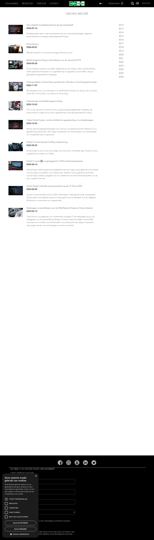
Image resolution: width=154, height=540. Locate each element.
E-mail (16, 527)
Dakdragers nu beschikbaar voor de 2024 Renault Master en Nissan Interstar (59, 208)
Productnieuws (32, 44)
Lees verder (19, 494)
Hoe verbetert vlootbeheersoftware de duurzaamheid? (49, 25)
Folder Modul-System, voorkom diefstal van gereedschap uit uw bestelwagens (59, 120)
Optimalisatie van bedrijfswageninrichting (44, 101)
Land (13, 508)
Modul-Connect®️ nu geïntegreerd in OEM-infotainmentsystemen (54, 161)
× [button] (36, 476)
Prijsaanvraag (114, 4)
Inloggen (146, 3)
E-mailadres (17, 477)
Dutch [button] (101, 3)
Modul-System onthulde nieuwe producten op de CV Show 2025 (54, 186)
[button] (20, 534)
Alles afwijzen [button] (20, 529)
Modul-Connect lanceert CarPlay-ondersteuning (47, 142)
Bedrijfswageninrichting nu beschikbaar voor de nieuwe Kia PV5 (53, 60)
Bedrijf (14, 497)
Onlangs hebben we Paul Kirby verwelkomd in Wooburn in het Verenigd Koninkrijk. (61, 82)
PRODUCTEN (27, 3)
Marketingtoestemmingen (23, 518)
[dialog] (20, 505)
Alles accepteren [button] (20, 523)
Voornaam (16, 487)
